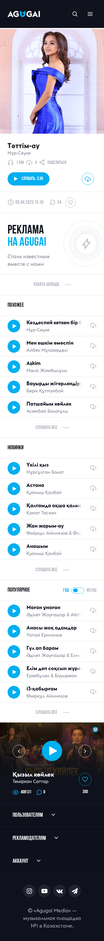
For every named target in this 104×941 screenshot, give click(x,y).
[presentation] (19, 751)
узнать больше (46, 284)
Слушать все (46, 427)
